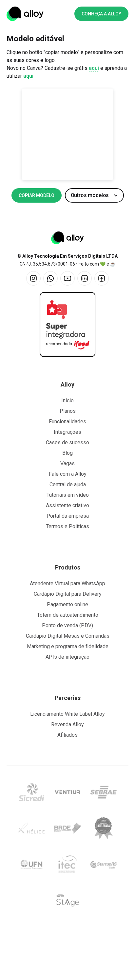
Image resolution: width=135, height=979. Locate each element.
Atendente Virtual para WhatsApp (67, 583)
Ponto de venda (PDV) (67, 625)
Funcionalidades (67, 421)
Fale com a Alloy (68, 474)
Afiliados (67, 735)
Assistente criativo (67, 505)
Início (67, 400)
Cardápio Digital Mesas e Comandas (67, 636)
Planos (68, 411)
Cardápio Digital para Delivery (68, 594)
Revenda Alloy (67, 724)
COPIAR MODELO (36, 195)
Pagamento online (67, 604)
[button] (94, 195)
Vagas (67, 463)
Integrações (67, 432)
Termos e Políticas (67, 526)
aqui (94, 68)
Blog (67, 453)
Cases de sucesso (67, 442)
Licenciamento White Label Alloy (67, 714)
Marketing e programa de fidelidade (67, 646)
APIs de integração (67, 657)
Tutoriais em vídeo (68, 495)
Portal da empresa (68, 516)
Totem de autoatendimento (67, 615)
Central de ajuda (67, 484)
